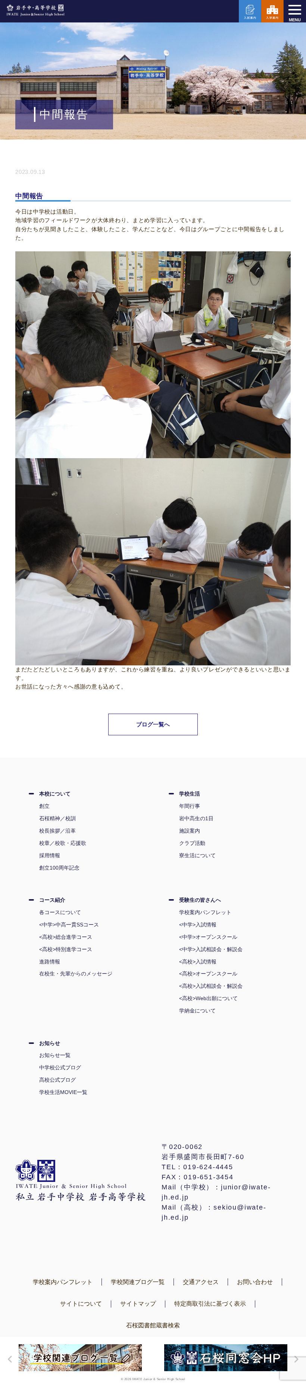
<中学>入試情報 (197, 925)
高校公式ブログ (57, 1080)
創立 (44, 806)
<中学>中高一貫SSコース (69, 925)
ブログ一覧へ (153, 724)
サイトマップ (138, 1303)
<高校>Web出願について (208, 998)
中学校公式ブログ (60, 1067)
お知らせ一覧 (55, 1055)
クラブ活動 (192, 843)
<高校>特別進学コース (65, 949)
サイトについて (81, 1303)
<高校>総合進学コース (65, 937)
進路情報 (49, 962)
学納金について (197, 1011)
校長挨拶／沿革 (57, 831)
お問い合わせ (255, 1282)
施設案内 (189, 831)
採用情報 (49, 855)
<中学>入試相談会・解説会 (211, 949)
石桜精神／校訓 (57, 818)
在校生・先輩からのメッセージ (75, 974)
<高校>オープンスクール (208, 974)
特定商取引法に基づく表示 (210, 1303)
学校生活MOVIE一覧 (63, 1092)
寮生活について (197, 855)
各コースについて (60, 912)
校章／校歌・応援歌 (62, 843)
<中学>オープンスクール (208, 937)
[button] (8, 1359)
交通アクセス (201, 1282)
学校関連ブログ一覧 (138, 1282)
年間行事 (189, 806)
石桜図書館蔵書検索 (153, 1325)
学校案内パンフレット (205, 912)
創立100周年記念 (59, 868)
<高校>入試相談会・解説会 (211, 986)
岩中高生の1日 (196, 818)
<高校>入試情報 (197, 962)
